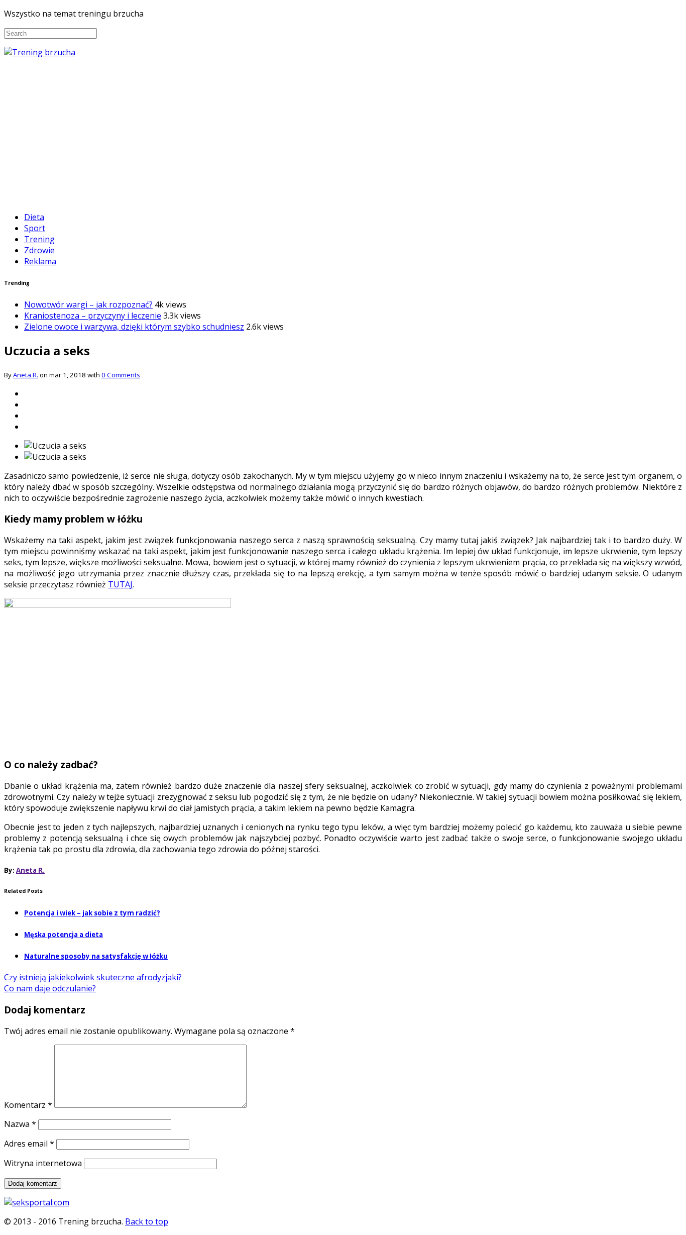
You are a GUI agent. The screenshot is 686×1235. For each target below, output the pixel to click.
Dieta (34, 217)
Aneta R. (25, 374)
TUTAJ (120, 584)
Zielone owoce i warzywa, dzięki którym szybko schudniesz (134, 326)
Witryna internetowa (43, 1163)
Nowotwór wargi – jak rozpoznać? (88, 304)
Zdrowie (39, 250)
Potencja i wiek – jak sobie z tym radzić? (92, 912)
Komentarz (28, 1104)
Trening (39, 239)
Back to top (146, 1221)
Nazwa (20, 1123)
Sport (34, 228)
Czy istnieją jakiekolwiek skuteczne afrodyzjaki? (93, 977)
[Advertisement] (343, 133)
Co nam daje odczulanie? (50, 988)
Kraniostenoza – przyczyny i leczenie (92, 315)
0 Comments (120, 374)
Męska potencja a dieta (63, 934)
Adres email (29, 1143)
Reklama (40, 261)
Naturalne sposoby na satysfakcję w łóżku (96, 956)
